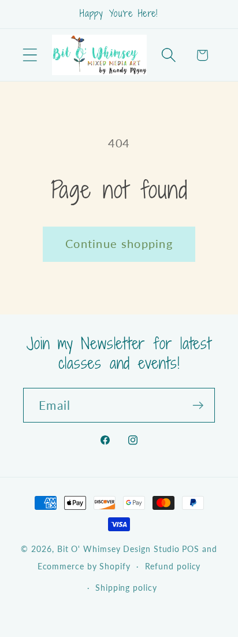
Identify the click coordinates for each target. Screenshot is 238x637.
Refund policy (173, 566)
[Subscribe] (197, 405)
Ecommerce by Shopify (84, 566)
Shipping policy (126, 587)
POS (190, 549)
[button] (29, 55)
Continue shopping (119, 243)
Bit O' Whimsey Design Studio (118, 549)
